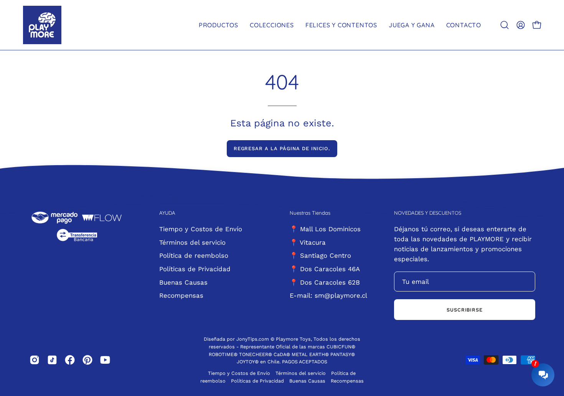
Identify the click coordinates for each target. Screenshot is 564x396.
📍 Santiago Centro (320, 255)
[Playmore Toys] (42, 25)
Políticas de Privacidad (195, 268)
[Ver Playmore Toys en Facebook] (70, 360)
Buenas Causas (183, 282)
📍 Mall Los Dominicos (325, 229)
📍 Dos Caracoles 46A (325, 268)
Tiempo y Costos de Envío (200, 229)
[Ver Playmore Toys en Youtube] (105, 360)
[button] (504, 25)
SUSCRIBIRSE (465, 310)
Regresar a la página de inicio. (282, 148)
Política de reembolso (193, 255)
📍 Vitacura (308, 242)
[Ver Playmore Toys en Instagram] (34, 360)
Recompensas (181, 295)
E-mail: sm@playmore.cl (328, 295)
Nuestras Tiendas (310, 213)
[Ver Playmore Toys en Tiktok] (52, 360)
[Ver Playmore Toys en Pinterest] (87, 360)
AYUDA (167, 213)
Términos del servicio (192, 242)
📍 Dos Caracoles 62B (325, 282)
